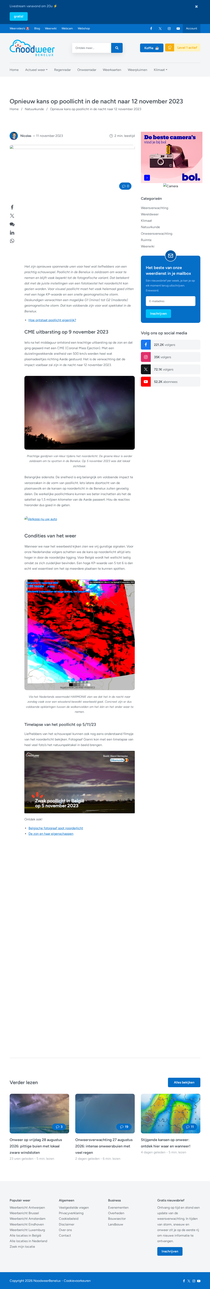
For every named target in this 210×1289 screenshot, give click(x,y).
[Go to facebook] (151, 28)
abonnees (165, 382)
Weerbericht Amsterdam (28, 1219)
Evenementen (118, 1207)
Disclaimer (66, 1224)
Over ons (65, 1230)
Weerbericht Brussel (24, 1213)
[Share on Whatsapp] (12, 240)
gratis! (18, 16)
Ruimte (146, 240)
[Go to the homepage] (32, 48)
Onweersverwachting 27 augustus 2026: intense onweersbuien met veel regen (103, 1146)
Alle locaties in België (25, 1235)
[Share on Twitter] (12, 215)
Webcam (67, 28)
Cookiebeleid (68, 1219)
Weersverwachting (154, 208)
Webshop (84, 28)
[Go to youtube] (178, 28)
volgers (164, 345)
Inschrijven (158, 313)
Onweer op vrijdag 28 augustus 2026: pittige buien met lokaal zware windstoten (36, 1146)
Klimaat (146, 221)
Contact (65, 1235)
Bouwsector (117, 1219)
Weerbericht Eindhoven (27, 1224)
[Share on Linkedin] (12, 232)
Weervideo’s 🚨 (19, 28)
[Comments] (12, 224)
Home (14, 109)
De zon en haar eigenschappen (51, 834)
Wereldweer (150, 214)
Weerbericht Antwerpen (27, 1207)
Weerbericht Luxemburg (27, 1230)
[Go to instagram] (169, 28)
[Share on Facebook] (12, 207)
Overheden (116, 1213)
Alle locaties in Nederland (28, 1241)
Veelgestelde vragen (74, 1207)
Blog (37, 28)
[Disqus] (72, 984)
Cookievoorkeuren (77, 1281)
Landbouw (115, 1224)
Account (191, 28)
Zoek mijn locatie (22, 1247)
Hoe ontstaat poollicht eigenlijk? (52, 320)
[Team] (14, 136)
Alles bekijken (184, 1082)
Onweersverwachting (156, 234)
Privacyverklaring (71, 1213)
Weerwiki (51, 28)
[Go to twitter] (160, 28)
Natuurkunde (34, 109)
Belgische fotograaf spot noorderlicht (56, 828)
